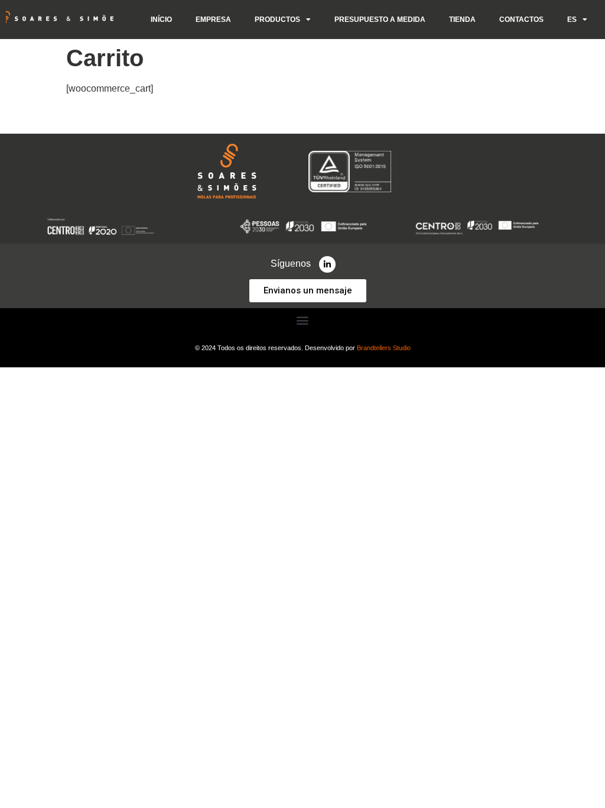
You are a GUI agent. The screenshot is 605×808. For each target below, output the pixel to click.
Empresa (213, 19)
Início (161, 19)
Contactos (521, 19)
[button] (303, 319)
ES (572, 19)
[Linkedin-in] (327, 264)
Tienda (462, 19)
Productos (277, 19)
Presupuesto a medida (379, 19)
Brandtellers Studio (384, 347)
